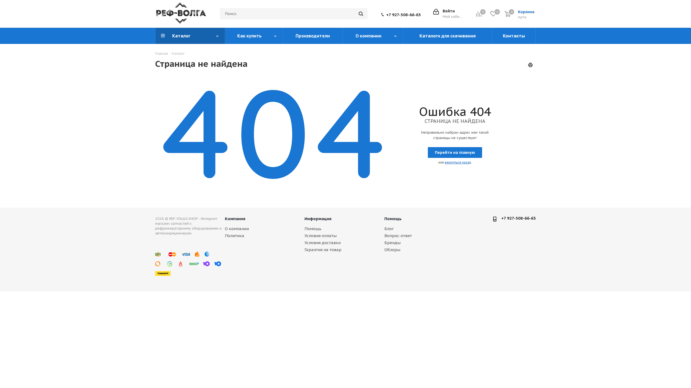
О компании (237, 228)
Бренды (392, 242)
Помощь (312, 228)
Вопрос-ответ (398, 235)
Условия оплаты (320, 235)
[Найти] (360, 13)
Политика (234, 235)
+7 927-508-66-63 (403, 14)
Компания (235, 218)
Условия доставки (322, 242)
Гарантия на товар (322, 249)
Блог (389, 228)
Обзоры (392, 249)
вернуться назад (458, 162)
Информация (317, 218)
